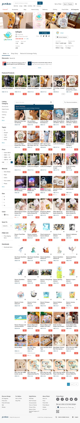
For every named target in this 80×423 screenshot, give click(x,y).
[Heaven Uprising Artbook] (59, 272)
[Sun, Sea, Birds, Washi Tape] (33, 340)
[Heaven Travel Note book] (21, 227)
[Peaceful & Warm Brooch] (59, 182)
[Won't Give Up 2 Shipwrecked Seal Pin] (33, 365)
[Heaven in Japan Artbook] (33, 272)
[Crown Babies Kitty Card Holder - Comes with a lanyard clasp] (72, 318)
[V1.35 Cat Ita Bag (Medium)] (72, 159)
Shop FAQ (17, 400)
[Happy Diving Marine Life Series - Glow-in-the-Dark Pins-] (59, 114)
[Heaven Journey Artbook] (72, 295)
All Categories (5, 398)
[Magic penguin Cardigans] (72, 137)
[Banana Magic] (21, 340)
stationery (39, 6)
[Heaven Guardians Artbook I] (21, 272)
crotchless (30, 6)
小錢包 (25, 6)
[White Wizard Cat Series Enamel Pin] (59, 204)
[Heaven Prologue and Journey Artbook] (21, 318)
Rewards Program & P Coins (34, 412)
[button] (44, 33)
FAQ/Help (31, 398)
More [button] (3, 120)
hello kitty (16, 6)
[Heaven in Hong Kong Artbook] (46, 272)
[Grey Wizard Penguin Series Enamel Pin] (33, 204)
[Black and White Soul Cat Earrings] (21, 114)
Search (40, 3)
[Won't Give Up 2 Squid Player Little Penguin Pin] (59, 365)
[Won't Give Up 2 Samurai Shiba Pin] (72, 365)
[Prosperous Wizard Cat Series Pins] (46, 204)
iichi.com (45, 409)
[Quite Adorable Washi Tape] (46, 340)
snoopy (20, 6)
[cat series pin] (72, 182)
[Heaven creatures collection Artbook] (33, 227)
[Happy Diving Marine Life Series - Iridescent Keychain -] (72, 114)
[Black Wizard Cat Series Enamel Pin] (72, 204)
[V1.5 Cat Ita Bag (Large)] (59, 159)
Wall (3, 405)
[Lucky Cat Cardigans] (8, 81)
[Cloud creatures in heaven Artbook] (46, 227)
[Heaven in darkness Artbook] (72, 227)
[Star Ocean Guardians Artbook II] (21, 250)
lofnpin (62, 33)
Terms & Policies (33, 405)
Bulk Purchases (32, 400)
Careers (44, 407)
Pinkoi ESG (45, 402)
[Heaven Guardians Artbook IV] (46, 250)
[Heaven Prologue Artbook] (46, 295)
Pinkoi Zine (4, 400)
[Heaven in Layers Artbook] (72, 272)
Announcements (32, 402)
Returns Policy (32, 409)
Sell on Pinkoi (58, 4)
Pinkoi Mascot (46, 405)
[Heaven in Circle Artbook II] (21, 295)
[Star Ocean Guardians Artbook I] (33, 250)
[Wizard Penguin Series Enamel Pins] (21, 204)
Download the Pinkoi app (66, 407)
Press (44, 400)
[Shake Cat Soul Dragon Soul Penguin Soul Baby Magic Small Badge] (59, 318)
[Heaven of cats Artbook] (59, 227)
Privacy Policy (32, 407)
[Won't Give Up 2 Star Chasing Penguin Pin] (46, 365)
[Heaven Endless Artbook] (59, 295)
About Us (45, 398)
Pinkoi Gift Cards (6, 402)
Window (3, 407)
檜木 (34, 6)
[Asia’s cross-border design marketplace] (6, 4)
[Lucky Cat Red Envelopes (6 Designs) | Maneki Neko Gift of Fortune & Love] (46, 114)
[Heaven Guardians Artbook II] (72, 250)
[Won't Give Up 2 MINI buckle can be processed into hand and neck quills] (72, 340)
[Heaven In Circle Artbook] (33, 295)
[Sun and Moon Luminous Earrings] (33, 114)
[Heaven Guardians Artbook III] (59, 250)
